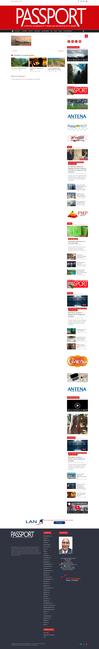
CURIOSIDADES (71, 308)
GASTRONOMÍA (45, 31)
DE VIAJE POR (46, 566)
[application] (77, 55)
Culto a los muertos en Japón (36, 68)
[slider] (76, 410)
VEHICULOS (46, 618)
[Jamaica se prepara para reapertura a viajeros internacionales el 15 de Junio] (71, 269)
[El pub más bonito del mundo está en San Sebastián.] (71, 492)
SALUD (55, 31)
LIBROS (76, 238)
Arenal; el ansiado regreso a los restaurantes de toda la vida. (81, 476)
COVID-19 (45, 559)
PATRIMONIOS (46, 603)
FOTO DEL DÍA (83, 308)
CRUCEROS (45, 562)
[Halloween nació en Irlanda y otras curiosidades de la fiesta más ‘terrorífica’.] (71, 483)
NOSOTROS (46, 632)
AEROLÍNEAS (37, 31)
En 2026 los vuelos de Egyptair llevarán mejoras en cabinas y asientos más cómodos (77, 169)
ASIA (44, 551)
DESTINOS (81, 162)
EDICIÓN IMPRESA (68, 31)
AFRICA (76, 162)
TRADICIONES (46, 616)
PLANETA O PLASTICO (48, 605)
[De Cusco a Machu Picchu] (20, 58)
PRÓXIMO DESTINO (72, 164)
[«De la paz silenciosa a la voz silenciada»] (77, 226)
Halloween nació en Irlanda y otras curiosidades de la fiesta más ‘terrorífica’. (81, 486)
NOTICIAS (17, 31)
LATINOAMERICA (47, 588)
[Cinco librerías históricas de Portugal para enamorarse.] (71, 254)
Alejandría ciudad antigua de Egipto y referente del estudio (81, 195)
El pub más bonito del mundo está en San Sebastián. (81, 494)
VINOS (44, 624)
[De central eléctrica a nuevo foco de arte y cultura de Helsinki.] (71, 336)
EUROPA (77, 308)
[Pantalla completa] (86, 60)
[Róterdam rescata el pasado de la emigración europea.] (77, 296)
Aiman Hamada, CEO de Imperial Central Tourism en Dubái (81, 203)
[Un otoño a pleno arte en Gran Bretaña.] (71, 329)
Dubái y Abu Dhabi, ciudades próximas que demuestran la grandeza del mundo (81, 187)
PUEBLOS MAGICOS (47, 609)
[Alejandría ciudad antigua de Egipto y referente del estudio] (71, 193)
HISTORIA (45, 581)
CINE (44, 553)
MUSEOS (75, 310)
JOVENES (45, 585)
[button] (77, 55)
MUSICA (45, 596)
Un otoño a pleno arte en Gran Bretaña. (81, 330)
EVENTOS (45, 575)
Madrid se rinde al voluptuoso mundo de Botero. (81, 346)
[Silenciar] (84, 60)
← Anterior (14, 51)
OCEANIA (45, 600)
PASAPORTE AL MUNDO (48, 635)
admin (77, 244)
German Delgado (80, 173)
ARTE (44, 549)
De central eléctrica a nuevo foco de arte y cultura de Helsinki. (81, 338)
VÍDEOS (60, 31)
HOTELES (31, 31)
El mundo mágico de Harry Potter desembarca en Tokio (81, 264)
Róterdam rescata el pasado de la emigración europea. (76, 314)
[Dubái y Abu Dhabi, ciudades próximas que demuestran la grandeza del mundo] (71, 184)
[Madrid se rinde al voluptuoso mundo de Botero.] (71, 344)
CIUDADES (45, 555)
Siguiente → (61, 51)
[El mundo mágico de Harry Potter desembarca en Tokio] (71, 261)
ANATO (45, 542)
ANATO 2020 (46, 544)
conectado (24, 79)
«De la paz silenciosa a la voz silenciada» (76, 242)
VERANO (45, 620)
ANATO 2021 (46, 546)
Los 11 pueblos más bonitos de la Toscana (54, 68)
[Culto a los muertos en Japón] (38, 58)
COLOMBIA (24, 31)
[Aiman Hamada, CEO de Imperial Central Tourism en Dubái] (71, 200)
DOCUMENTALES (47, 570)
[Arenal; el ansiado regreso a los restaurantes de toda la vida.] (71, 473)
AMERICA (45, 540)
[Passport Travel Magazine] (49, 6)
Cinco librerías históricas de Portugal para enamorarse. (81, 256)
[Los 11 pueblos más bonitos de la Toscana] (56, 58)
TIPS (51, 31)
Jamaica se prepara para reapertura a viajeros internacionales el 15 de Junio (81, 272)
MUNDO (70, 310)
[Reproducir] (68, 60)
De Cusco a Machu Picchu (19, 68)
